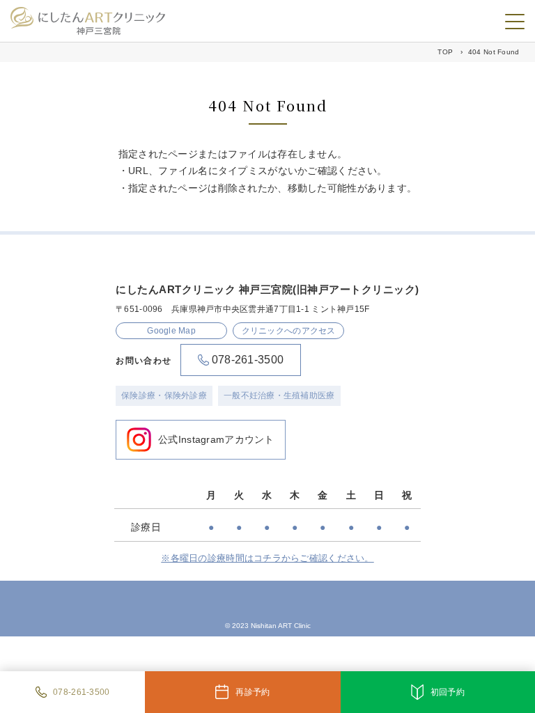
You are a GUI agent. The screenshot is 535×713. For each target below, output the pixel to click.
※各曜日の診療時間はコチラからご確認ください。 (267, 558)
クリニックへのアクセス (289, 331)
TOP (445, 52)
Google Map (171, 331)
